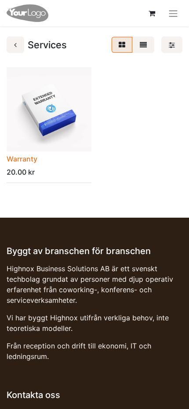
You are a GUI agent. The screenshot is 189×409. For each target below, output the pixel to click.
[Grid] (122, 44)
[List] (143, 44)
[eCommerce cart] (151, 13)
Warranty (22, 158)
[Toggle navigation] (173, 13)
